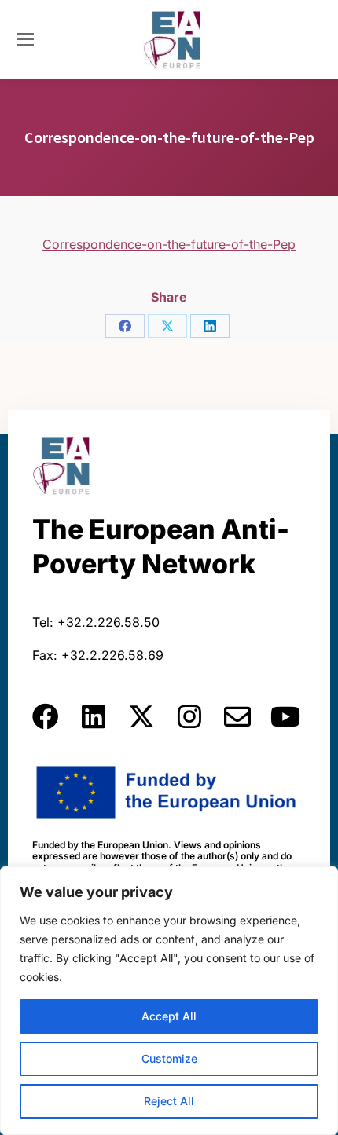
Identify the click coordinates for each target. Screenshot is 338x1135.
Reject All (169, 1101)
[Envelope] (237, 716)
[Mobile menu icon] (25, 39)
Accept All (169, 1016)
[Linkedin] (93, 716)
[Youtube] (285, 716)
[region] (169, 1000)
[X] (167, 326)
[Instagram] (189, 716)
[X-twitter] (141, 716)
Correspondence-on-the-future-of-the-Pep (169, 244)
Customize (169, 1058)
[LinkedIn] (210, 326)
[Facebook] (125, 326)
